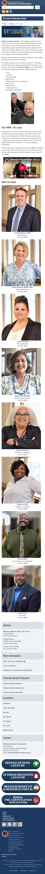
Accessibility (23, 870)
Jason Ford (22, 613)
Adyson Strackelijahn (22, 396)
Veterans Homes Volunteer (13, 692)
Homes (11, 24)
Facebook (14, 824)
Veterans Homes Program (12, 683)
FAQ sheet (22, 67)
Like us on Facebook (11, 11)
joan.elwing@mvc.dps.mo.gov (19, 752)
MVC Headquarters (9, 820)
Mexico (6, 712)
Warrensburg (8, 730)
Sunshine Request (8, 818)
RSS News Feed (3, 11)
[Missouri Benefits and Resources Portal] (22, 787)
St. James (7, 721)
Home (4, 24)
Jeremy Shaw (22, 559)
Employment (7, 816)
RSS (9, 824)
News (4, 814)
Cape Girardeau (9, 708)
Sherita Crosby (22, 504)
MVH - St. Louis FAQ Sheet (13, 661)
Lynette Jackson (22, 450)
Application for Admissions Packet (16, 670)
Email (4, 824)
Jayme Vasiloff (22, 341)
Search (32, 7)
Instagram (20, 824)
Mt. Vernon (7, 717)
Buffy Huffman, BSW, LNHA (22, 287)
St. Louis (6, 725)
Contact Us (32, 870)
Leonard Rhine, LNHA (22, 233)
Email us (7, 11)
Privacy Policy (14, 870)
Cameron (6, 703)
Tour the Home (8, 666)
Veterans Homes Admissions (14, 688)
